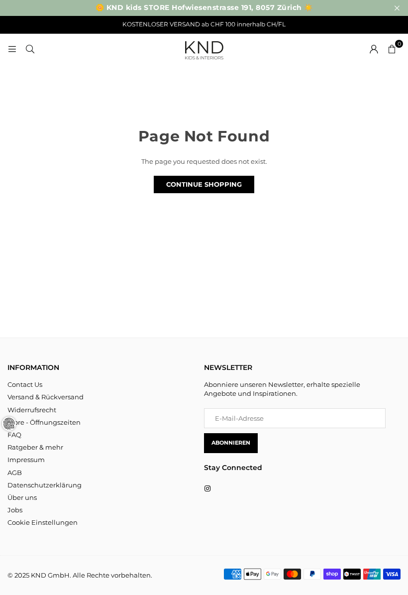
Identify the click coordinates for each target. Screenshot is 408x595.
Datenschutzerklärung (44, 485)
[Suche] (30, 49)
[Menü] (12, 49)
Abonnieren (230, 442)
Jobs (14, 510)
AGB (14, 472)
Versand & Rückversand (45, 397)
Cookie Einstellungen (42, 522)
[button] (392, 49)
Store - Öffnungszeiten (44, 422)
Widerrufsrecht (31, 410)
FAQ (14, 435)
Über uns (22, 497)
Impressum (26, 460)
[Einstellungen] (374, 49)
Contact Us (24, 384)
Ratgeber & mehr (35, 447)
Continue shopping (204, 184)
